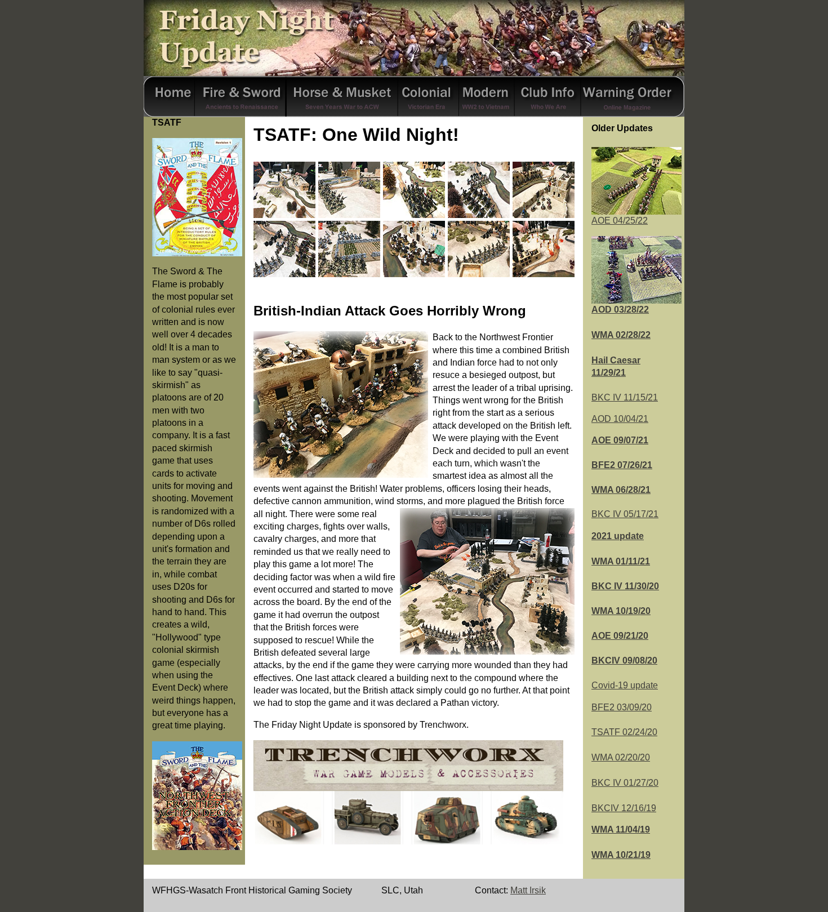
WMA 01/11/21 (620, 561)
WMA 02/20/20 (620, 757)
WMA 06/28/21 (621, 490)
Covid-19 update (624, 685)
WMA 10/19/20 (621, 611)
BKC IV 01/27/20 (624, 783)
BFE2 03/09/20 (621, 707)
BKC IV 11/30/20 (625, 586)
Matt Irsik (528, 890)
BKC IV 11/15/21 (624, 397)
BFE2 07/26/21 (621, 465)
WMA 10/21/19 (621, 855)
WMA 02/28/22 (621, 335)
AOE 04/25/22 (619, 220)
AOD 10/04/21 (619, 419)
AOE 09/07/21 (619, 440)
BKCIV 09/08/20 (624, 660)
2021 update (617, 536)
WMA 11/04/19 (620, 829)
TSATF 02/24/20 (624, 732)
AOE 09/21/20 (619, 635)
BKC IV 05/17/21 (624, 514)
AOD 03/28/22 (620, 309)
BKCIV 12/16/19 (623, 808)
